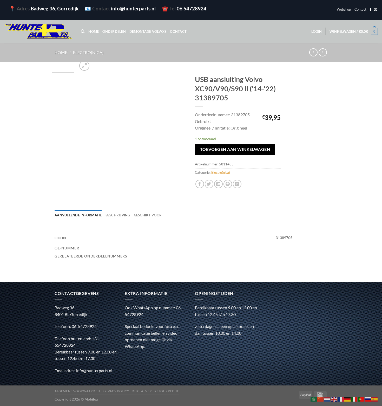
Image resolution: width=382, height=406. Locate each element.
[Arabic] (314, 398)
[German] (347, 398)
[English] (334, 398)
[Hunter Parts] (38, 31)
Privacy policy (115, 391)
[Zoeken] (83, 31)
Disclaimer (142, 391)
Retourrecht (166, 391)
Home (93, 31)
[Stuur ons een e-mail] (375, 10)
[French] (341, 398)
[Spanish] (374, 398)
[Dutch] (327, 398)
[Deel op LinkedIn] (237, 184)
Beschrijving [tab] (118, 215)
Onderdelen (114, 31)
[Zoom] (84, 66)
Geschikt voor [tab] (148, 215)
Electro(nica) (88, 52)
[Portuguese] (361, 398)
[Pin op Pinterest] (227, 184)
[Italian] (354, 398)
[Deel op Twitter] (209, 184)
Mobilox (91, 399)
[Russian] (368, 398)
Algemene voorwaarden (77, 391)
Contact (360, 9)
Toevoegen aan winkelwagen (235, 149)
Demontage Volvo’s (147, 31)
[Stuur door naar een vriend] (218, 184)
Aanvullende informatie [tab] (78, 215)
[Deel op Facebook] (199, 184)
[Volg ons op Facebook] (370, 10)
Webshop (344, 9)
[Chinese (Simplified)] (320, 398)
